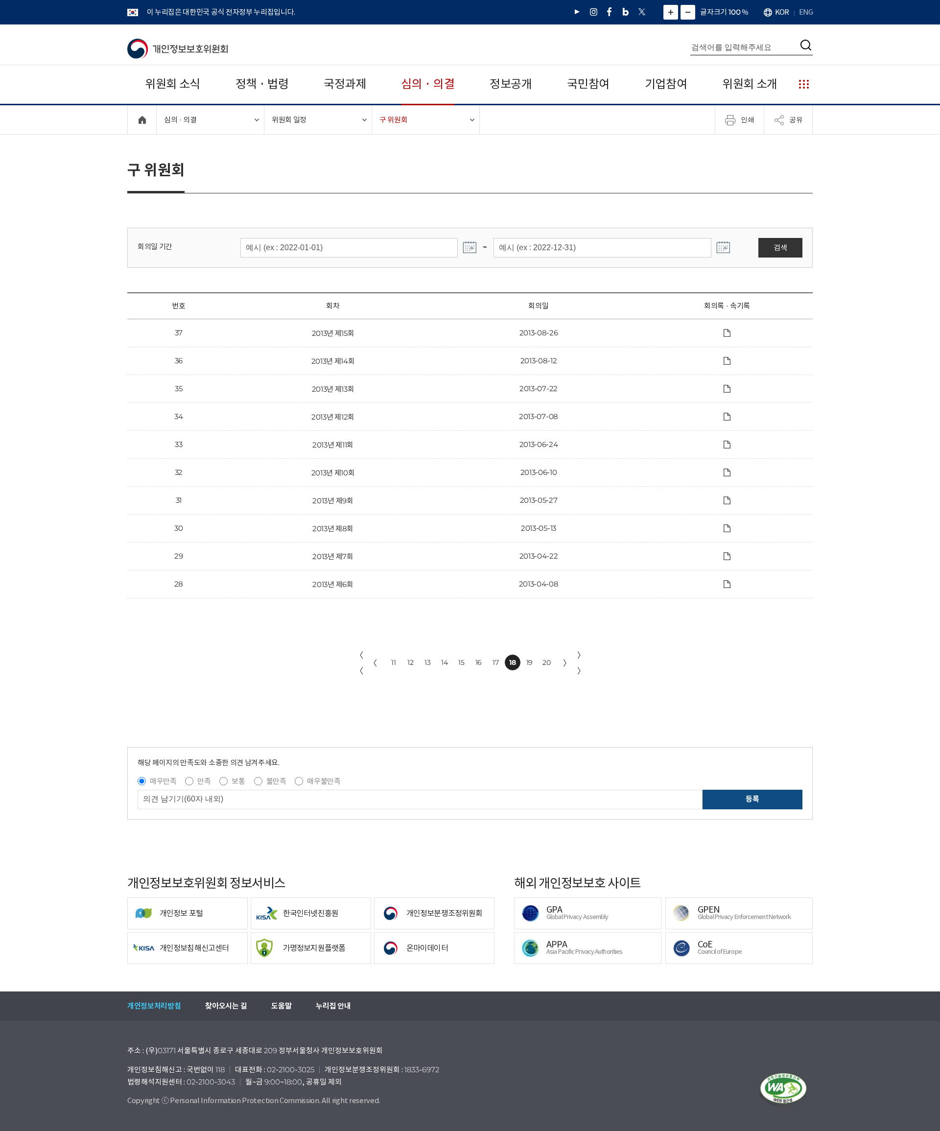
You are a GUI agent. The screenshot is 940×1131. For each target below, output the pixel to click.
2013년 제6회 (332, 584)
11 (393, 662)
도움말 (281, 1006)
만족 (204, 781)
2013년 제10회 (333, 472)
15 (461, 662)
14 (444, 662)
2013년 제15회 (333, 333)
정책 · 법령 (262, 84)
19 (529, 662)
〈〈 (359, 663)
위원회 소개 (749, 84)
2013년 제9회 (332, 500)
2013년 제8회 (332, 528)
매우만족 (163, 781)
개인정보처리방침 (154, 1006)
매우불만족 (323, 781)
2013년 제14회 (333, 361)
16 (478, 662)
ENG (806, 12)
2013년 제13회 (333, 389)
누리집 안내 (333, 1006)
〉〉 (581, 663)
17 (495, 662)
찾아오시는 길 (226, 1006)
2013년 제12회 (332, 417)
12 (410, 662)
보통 (238, 781)
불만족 (276, 781)
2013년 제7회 (332, 556)
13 (427, 662)
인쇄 (747, 119)
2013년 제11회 (332, 444)
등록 (752, 798)
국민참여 (588, 84)
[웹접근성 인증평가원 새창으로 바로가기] (783, 1090)
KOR (782, 12)
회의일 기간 (155, 246)
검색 (780, 247)
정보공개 (511, 84)
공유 (796, 119)
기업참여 (666, 84)
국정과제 (345, 84)
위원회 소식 (172, 84)
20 (546, 662)
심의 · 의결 (427, 84)
